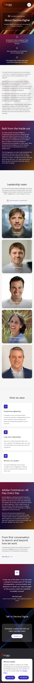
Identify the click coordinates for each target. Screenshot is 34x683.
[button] (29, 5)
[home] (8, 4)
